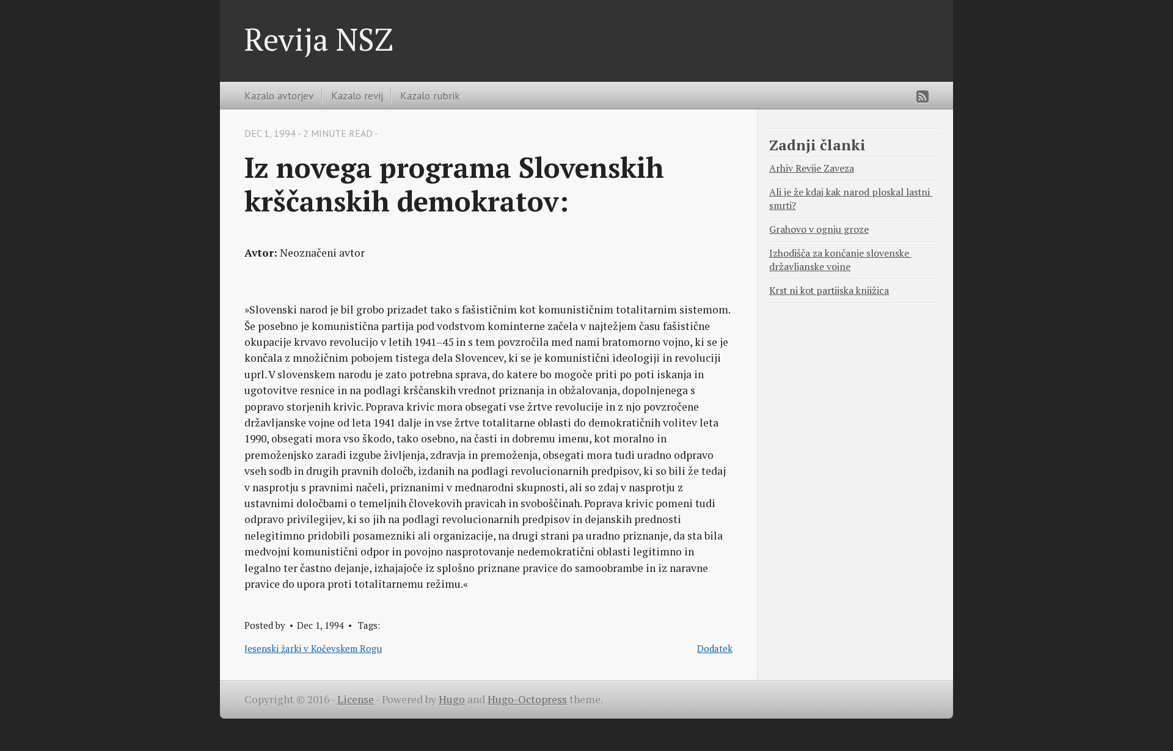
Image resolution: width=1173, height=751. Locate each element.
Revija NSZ (318, 39)
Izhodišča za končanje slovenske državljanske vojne (840, 260)
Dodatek (715, 648)
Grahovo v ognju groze (819, 229)
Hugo (452, 699)
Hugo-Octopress (527, 699)
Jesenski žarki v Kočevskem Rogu (313, 648)
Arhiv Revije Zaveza (811, 168)
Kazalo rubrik (430, 96)
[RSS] (922, 96)
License (355, 699)
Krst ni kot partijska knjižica (829, 290)
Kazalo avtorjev (278, 96)
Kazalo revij (357, 96)
